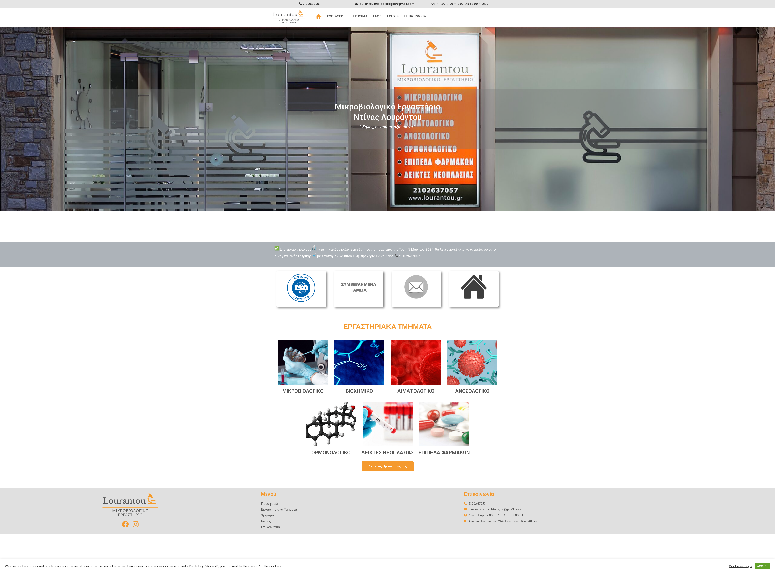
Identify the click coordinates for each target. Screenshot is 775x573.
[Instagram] (135, 524)
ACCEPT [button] (762, 566)
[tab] (301, 289)
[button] (346, 16)
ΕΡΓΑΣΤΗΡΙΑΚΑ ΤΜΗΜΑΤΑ (387, 326)
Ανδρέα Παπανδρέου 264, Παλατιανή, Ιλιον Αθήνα (503, 521)
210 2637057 (312, 4)
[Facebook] (125, 524)
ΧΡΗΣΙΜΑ (360, 16)
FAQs (377, 16)
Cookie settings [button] (740, 566)
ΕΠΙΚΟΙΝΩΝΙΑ (415, 16)
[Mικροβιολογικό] (290, 17)
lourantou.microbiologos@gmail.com (386, 4)
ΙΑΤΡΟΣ (393, 16)
